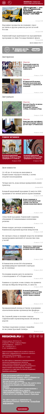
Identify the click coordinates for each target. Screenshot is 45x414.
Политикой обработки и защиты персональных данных (16, 391)
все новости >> (36, 43)
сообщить (36, 50)
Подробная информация (9, 371)
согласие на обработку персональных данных (19, 386)
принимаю (22, 409)
